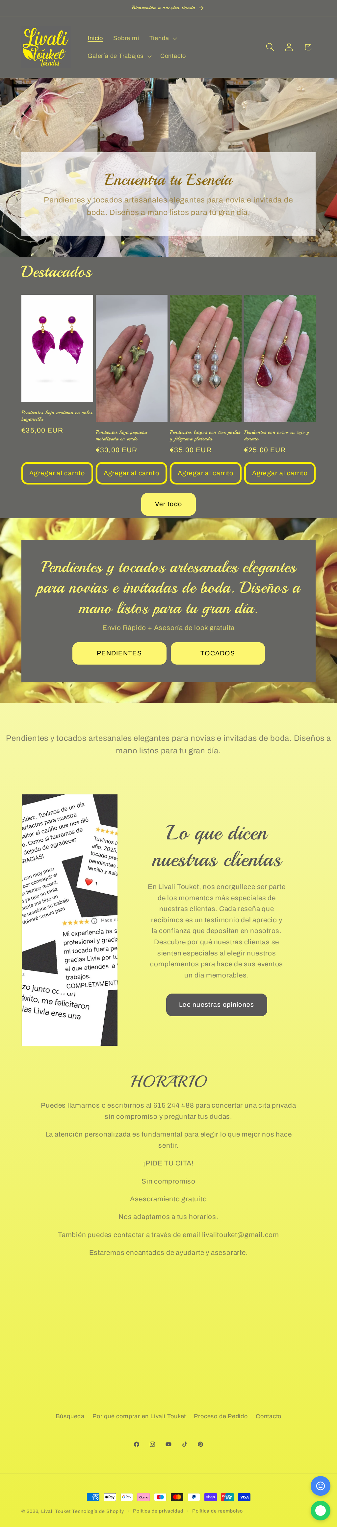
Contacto (268, 1416)
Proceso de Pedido (220, 1416)
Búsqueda (70, 1416)
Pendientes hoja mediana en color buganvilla (56, 415)
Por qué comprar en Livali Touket (139, 1416)
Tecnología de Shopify (98, 1511)
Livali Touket (56, 1511)
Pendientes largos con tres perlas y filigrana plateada (205, 435)
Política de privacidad (158, 1511)
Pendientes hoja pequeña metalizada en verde (121, 435)
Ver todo (168, 504)
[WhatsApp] (320, 1510)
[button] (162, 38)
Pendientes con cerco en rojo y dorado (277, 435)
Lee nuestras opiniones (216, 1004)
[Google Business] (320, 1486)
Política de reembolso (217, 1511)
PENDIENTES (119, 652)
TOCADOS (217, 652)
